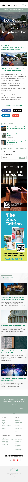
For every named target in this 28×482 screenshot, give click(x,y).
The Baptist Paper (22, 1)
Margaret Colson (8, 47)
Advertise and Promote (6, 425)
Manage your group (18, 447)
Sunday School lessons (19, 426)
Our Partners (4, 423)
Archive (16, 423)
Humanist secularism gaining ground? (14, 134)
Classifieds (20, 11)
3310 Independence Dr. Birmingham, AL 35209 (14, 470)
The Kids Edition (13, 9)
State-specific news (18, 422)
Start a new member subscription (18, 443)
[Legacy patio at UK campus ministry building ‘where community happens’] (3, 128)
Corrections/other (5, 442)
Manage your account (19, 449)
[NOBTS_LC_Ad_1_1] (14, 186)
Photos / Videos (5, 441)
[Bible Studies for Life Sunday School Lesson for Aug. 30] (3, 142)
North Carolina (15, 49)
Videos (16, 431)
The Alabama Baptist (5, 1)
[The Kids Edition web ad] (14, 236)
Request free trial (18, 450)
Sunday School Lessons (10, 11)
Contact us (4, 428)
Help (12, 474)
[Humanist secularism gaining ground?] (3, 135)
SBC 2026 (6, 9)
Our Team (3, 422)
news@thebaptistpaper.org (14, 477)
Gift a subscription (18, 441)
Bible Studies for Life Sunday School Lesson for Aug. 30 (16, 141)
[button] (25, 5)
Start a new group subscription (18, 446)
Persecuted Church (18, 428)
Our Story (3, 420)
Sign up (22, 157)
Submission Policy (5, 444)
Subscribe (17, 438)
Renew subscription (18, 439)
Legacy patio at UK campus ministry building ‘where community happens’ (16, 127)
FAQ (14, 474)
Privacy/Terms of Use (6, 474)
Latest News (21, 9)
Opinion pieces (17, 425)
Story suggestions (5, 438)
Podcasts (16, 430)
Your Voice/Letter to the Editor (7, 439)
